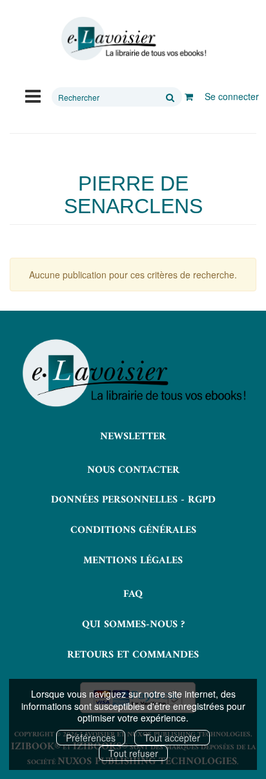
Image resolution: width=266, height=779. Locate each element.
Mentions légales (133, 561)
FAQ (133, 594)
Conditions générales (133, 530)
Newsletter (133, 437)
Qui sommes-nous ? (133, 625)
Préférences (91, 737)
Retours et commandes (133, 655)
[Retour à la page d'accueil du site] (133, 38)
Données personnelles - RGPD (133, 500)
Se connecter (232, 96)
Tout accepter (172, 737)
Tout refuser (133, 753)
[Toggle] (33, 95)
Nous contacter (133, 470)
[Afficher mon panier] (189, 96)
